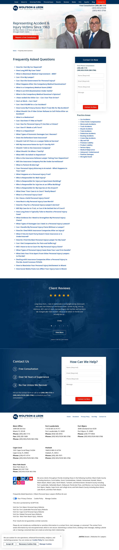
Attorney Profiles (35, 2)
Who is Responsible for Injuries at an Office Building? (38, 184)
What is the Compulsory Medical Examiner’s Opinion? (38, 94)
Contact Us (101, 2)
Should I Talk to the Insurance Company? (33, 148)
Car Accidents (85, 119)
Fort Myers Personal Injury (29, 507)
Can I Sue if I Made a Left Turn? (29, 127)
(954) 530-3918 (56, 434)
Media (74, 2)
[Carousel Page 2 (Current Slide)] (55, 326)
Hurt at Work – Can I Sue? (26, 101)
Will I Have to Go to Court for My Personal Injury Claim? (39, 247)
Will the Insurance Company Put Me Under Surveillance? (39, 161)
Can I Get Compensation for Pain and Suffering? (36, 243)
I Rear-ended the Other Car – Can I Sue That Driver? (37, 98)
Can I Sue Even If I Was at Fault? (29, 121)
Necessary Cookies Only (27, 544)
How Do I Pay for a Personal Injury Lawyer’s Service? (37, 205)
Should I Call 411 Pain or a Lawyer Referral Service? (37, 141)
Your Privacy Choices (25, 498)
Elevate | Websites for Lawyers (92, 537)
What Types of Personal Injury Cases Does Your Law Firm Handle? (43, 250)
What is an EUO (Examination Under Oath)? (34, 91)
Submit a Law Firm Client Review (59, 339)
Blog (93, 2)
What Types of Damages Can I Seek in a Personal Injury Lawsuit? (43, 224)
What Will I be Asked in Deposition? (31, 155)
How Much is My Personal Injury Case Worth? (35, 201)
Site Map (94, 417)
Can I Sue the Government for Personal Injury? (35, 81)
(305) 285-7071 (56, 455)
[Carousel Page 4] (64, 326)
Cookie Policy (38, 498)
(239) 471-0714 (24, 455)
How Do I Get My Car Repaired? (29, 67)
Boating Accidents (87, 136)
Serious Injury (85, 147)
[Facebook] (15, 478)
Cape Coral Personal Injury (29, 512)
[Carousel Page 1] (51, 326)
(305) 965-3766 (99, 10)
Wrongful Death (86, 157)
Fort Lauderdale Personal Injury (31, 509)
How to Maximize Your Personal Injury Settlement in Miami (41, 265)
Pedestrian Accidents (88, 133)
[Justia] (27, 478)
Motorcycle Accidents (88, 124)
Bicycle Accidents (86, 129)
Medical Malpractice (87, 150)
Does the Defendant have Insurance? (31, 138)
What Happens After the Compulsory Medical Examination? (41, 84)
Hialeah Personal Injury (28, 514)
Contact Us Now (90, 59)
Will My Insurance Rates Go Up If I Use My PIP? (35, 144)
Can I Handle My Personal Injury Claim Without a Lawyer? (40, 227)
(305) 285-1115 (24, 434)
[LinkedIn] (23, 478)
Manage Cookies (51, 498)
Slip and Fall (84, 140)
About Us (24, 2)
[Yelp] (19, 482)
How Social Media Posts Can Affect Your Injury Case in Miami (41, 269)
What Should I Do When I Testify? (30, 151)
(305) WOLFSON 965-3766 (28, 439)
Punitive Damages (87, 154)
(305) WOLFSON (99, 8)
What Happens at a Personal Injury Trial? (33, 174)
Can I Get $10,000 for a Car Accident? (31, 104)
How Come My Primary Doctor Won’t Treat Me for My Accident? (42, 108)
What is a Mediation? (25, 117)
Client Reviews (59, 288)
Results (58, 2)
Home (16, 2)
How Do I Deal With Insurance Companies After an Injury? (40, 230)
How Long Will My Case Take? (28, 70)
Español (86, 2)
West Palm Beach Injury (28, 516)
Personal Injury (48, 2)
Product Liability (86, 145)
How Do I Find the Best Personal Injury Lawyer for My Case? (41, 240)
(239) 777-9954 (89, 434)
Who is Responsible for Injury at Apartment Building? (38, 181)
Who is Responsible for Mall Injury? (31, 178)
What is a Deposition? (25, 131)
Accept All (9, 544)
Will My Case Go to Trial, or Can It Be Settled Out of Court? (40, 208)
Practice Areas (83, 115)
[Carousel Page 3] (59, 326)
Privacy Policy (85, 417)
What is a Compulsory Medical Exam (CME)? (34, 87)
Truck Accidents (86, 126)
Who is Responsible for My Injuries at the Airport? (37, 188)
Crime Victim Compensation (90, 122)
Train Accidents (85, 131)
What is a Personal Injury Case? (29, 195)
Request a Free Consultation (25, 37)
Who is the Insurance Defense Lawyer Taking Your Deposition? (42, 158)
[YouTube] (31, 478)
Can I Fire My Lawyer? (25, 77)
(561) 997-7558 (23, 469)
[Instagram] (23, 482)
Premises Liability (86, 143)
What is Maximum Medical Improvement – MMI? (36, 74)
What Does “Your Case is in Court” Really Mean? (36, 191)
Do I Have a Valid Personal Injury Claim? (33, 198)
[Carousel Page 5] (68, 326)
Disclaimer (76, 417)
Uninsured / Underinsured (89, 152)
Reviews (66, 2)
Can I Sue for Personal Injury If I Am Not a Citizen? (37, 124)
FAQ (80, 2)
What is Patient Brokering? (27, 165)
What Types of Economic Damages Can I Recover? (36, 134)
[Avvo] (15, 482)
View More (59, 332)
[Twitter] (19, 478)
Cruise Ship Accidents (88, 138)
